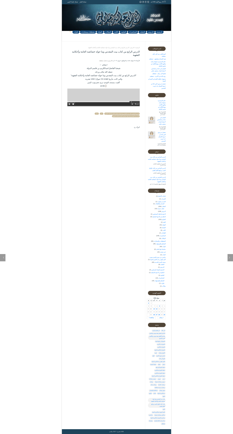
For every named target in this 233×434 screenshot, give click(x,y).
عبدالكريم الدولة (161, 393)
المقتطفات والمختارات (160, 241)
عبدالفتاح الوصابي (153, 390)
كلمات (164, 254)
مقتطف (163, 423)
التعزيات (163, 199)
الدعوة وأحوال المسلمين (159, 214)
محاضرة (151, 415)
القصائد (164, 227)
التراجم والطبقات (159, 203)
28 (154, 314)
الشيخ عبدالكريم (161, 347)
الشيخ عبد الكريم (161, 344)
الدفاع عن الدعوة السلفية (159, 216)
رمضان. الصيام (161, 384)
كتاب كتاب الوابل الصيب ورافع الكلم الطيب (158, 405)
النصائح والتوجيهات (161, 244)
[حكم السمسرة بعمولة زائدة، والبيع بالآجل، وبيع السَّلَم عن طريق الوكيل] (151, 104)
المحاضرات (163, 235)
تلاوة (153, 355)
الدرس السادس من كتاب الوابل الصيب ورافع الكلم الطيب (157, 169)
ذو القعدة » (151, 317)
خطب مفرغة (160, 208)
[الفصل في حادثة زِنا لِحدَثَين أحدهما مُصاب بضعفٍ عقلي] (151, 121)
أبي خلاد (163, 330)
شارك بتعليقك (103, 60)
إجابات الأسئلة (162, 196)
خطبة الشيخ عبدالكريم (160, 373)
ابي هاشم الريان (156, 330)
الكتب (164, 230)
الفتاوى (164, 219)
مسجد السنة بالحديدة (160, 262)
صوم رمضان (162, 390)
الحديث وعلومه (162, 201)
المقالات (163, 238)
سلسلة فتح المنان (161, 249)
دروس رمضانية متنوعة (160, 381)
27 (156, 314)
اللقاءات (163, 233)
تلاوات (164, 246)
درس (101, 113)
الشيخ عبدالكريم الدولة (160, 350)
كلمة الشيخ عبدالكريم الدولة (158, 412)
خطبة (159, 364)
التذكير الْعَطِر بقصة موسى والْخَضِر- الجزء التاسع (157, 337)
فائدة (154, 393)
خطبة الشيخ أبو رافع (160, 367)
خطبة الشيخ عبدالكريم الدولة (158, 376)
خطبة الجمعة (153, 364)
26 (159, 314)
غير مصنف (163, 252)
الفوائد (164, 225)
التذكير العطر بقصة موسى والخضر (157, 333)
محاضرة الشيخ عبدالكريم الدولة (158, 418)
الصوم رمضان (162, 353)
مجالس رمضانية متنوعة (159, 415)
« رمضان (161, 317)
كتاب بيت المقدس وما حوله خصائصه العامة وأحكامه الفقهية (126, 116)
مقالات (164, 286)
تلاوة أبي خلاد (162, 358)
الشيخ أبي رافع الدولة (160, 341)
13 (156, 309)
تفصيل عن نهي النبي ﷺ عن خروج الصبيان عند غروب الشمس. (158, 86)
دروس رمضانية (152, 379)
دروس (96, 113)
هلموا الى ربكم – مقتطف (159, 73)
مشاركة (151, 420)
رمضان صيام (153, 384)
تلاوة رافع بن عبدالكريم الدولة (158, 361)
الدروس (110, 60)
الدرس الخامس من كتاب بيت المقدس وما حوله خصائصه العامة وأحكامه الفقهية (157, 179)
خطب (163, 364)
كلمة (164, 409)
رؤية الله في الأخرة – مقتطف (158, 76)
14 (154, 309)
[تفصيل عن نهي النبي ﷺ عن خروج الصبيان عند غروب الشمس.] (151, 135)
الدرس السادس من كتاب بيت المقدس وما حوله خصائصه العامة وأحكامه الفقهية (157, 159)
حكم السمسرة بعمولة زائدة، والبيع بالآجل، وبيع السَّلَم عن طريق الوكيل (158, 64)
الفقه (164, 222)
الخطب (164, 206)
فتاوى (150, 393)
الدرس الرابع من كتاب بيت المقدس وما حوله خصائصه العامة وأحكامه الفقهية (122, 113)
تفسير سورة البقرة (160, 355)
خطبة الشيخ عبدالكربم (160, 370)
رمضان (151, 381)
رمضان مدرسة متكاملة (160, 387)
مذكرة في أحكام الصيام (159, 420)
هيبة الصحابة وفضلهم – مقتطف (157, 59)
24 (164, 314)
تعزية (156, 353)
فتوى (164, 396)
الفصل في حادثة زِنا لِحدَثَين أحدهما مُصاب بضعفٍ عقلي (161, 121)
